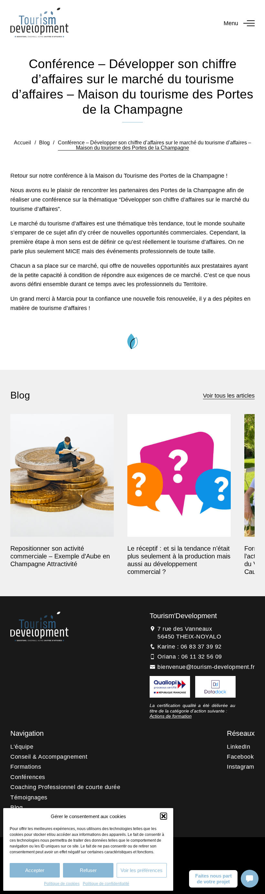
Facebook (240, 757)
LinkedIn (238, 746)
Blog (44, 142)
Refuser (88, 870)
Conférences (27, 777)
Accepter (34, 870)
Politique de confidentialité (106, 883)
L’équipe (21, 746)
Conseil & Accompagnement (48, 757)
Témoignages (29, 797)
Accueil (22, 142)
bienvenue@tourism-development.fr (206, 667)
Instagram (240, 767)
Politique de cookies (62, 883)
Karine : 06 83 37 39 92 (189, 646)
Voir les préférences (142, 870)
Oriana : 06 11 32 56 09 (189, 656)
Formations (25, 767)
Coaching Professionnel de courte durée (65, 787)
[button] (163, 816)
